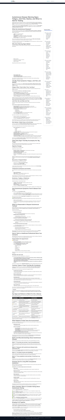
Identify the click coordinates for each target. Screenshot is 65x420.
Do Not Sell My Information (48, 417)
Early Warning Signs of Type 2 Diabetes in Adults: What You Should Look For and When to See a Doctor (48, 120)
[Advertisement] (27, 11)
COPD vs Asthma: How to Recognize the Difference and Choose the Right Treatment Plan (48, 92)
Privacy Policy (22, 417)
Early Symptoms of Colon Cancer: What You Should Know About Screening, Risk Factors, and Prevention (48, 111)
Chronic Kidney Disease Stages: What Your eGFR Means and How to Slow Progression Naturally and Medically (48, 75)
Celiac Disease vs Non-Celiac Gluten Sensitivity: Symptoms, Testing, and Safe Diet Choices (48, 54)
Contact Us (52, 1)
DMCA (31, 417)
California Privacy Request (40, 417)
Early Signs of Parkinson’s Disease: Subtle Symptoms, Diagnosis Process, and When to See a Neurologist (48, 102)
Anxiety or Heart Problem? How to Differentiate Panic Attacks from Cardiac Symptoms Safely (48, 36)
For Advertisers (35, 417)
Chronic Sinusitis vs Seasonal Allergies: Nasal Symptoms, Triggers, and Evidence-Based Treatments (48, 84)
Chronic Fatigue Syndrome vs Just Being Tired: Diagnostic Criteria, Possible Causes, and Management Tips (48, 65)
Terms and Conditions (27, 417)
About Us (48, 1)
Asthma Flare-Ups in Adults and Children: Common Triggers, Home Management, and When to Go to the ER (48, 45)
